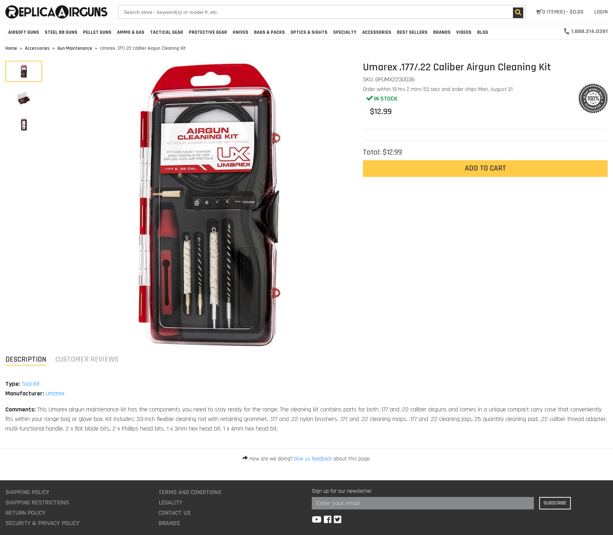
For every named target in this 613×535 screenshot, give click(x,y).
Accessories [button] (376, 32)
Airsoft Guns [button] (23, 32)
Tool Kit (31, 384)
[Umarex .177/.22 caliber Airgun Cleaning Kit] (23, 71)
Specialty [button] (345, 32)
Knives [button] (240, 32)
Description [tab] (25, 359)
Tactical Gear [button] (166, 32)
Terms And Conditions (190, 492)
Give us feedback (313, 459)
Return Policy (25, 513)
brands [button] (442, 32)
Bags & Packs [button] (269, 32)
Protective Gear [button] (208, 32)
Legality (170, 502)
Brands (169, 523)
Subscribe (555, 503)
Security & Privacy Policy (42, 523)
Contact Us (174, 513)
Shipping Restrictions (37, 502)
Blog (482, 32)
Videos (463, 32)
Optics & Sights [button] (309, 32)
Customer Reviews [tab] (86, 359)
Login (601, 12)
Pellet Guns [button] (97, 32)
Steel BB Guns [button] (61, 32)
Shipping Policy (27, 492)
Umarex (55, 393)
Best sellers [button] (412, 32)
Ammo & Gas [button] (130, 32)
